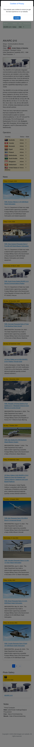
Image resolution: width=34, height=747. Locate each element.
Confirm (17, 18)
